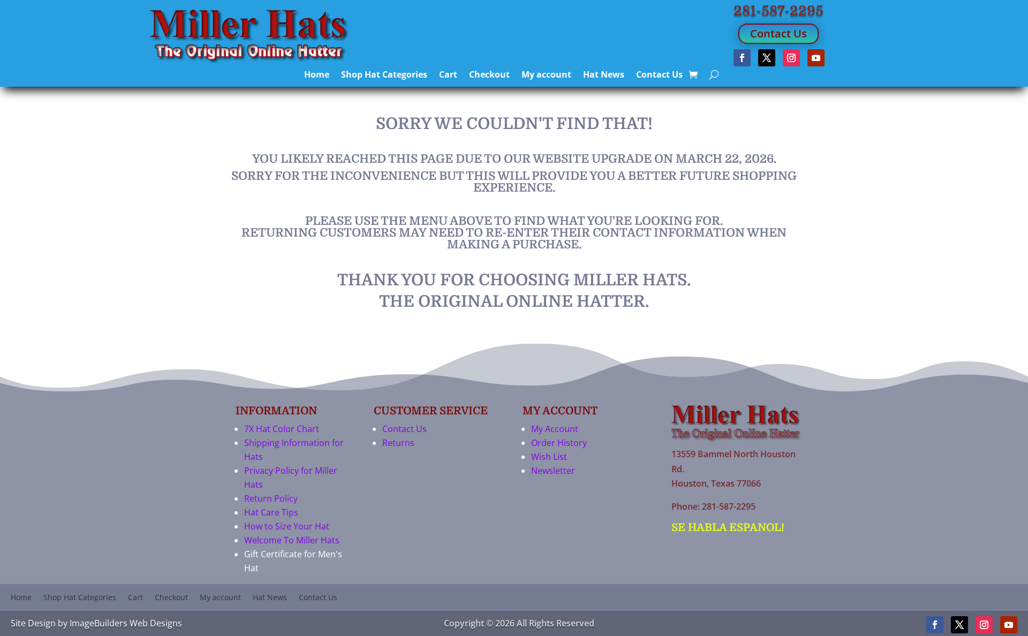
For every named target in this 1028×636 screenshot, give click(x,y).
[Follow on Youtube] (816, 57)
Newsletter (553, 470)
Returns (398, 443)
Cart (448, 75)
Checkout (489, 75)
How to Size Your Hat (286, 526)
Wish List (549, 457)
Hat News (603, 75)
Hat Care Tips (271, 512)
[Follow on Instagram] (791, 57)
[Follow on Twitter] (766, 57)
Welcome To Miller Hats (291, 540)
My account (546, 75)
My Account (554, 429)
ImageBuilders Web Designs (126, 623)
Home (316, 75)
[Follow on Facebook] (742, 57)
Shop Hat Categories (384, 75)
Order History (559, 443)
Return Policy (271, 498)
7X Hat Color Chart (281, 429)
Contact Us (778, 33)
